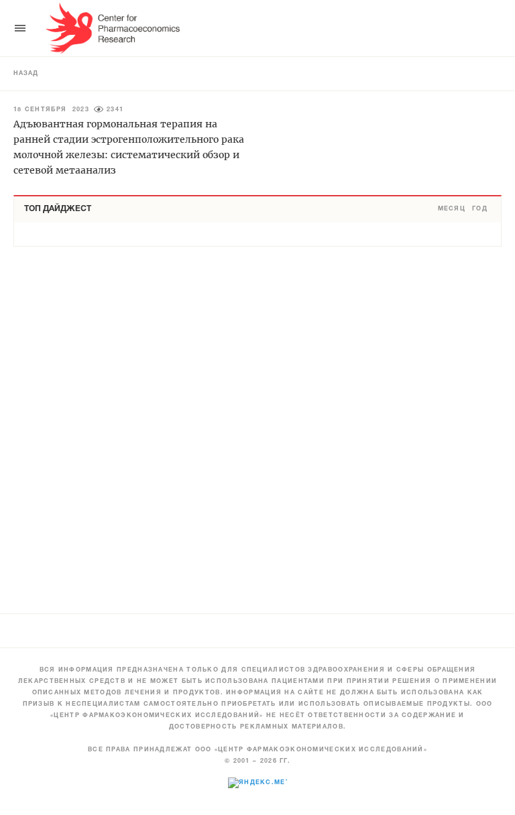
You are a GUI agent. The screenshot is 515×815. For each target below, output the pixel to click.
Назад (25, 73)
